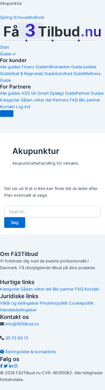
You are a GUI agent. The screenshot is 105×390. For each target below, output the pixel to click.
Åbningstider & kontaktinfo (30, 351)
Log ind (23, 106)
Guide (6, 53)
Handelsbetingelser (18, 309)
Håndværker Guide (64, 66)
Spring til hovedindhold (22, 17)
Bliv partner (89, 100)
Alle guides (10, 66)
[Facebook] (1, 366)
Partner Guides (90, 93)
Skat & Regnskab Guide (33, 73)
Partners (61, 100)
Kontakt (7, 106)
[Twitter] (6, 366)
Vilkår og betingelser (19, 303)
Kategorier (10, 100)
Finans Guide (34, 66)
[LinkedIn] (11, 366)
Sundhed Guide (69, 73)
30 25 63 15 (16, 338)
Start (4, 47)
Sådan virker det (36, 100)
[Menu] (6, 113)
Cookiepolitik (81, 303)
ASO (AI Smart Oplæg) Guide (49, 93)
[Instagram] (15, 366)
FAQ (74, 100)
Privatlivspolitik (54, 303)
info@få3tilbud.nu (22, 323)
